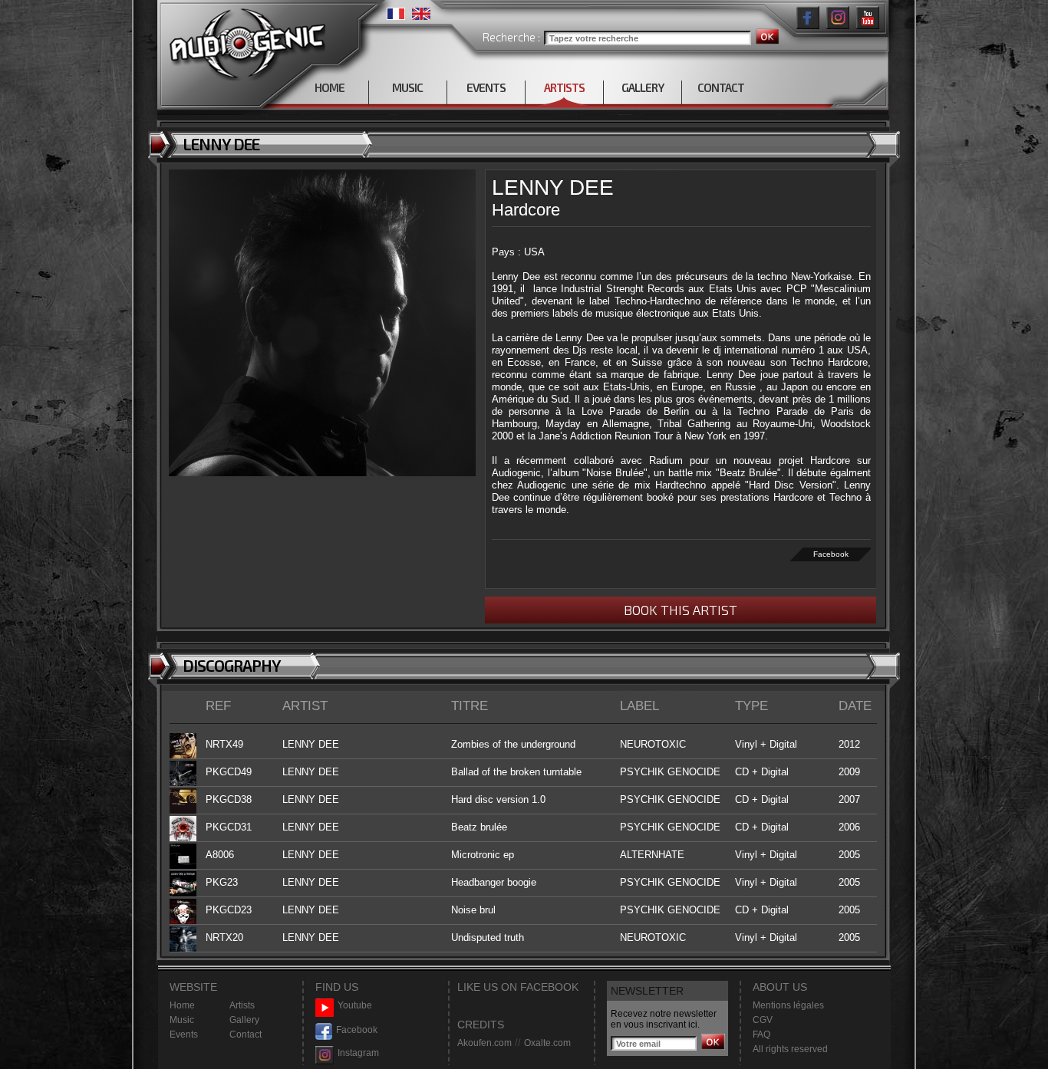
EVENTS (486, 87)
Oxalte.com (547, 1043)
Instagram (358, 1053)
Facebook (831, 554)
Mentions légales (788, 1005)
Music (182, 1020)
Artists (242, 1005)
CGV (763, 1020)
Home (182, 1005)
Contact (245, 1034)
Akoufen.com (484, 1043)
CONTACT (720, 87)
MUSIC (407, 87)
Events (184, 1034)
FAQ (761, 1034)
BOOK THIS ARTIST (680, 609)
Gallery (244, 1020)
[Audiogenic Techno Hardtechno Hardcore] (244, 40)
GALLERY (642, 87)
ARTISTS (564, 87)
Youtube (355, 1005)
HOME (329, 87)
